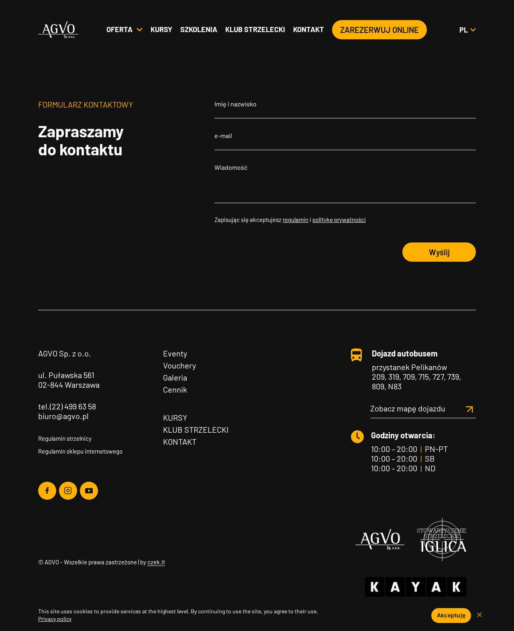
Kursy (161, 29)
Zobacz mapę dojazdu (407, 408)
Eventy (175, 353)
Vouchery (179, 365)
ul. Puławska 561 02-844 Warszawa (69, 379)
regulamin (295, 219)
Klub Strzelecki (195, 429)
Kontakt (308, 29)
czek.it (156, 562)
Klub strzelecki (255, 29)
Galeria (175, 377)
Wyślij (439, 252)
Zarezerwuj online (379, 30)
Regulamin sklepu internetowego (80, 451)
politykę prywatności (339, 219)
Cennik (175, 389)
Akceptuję (451, 615)
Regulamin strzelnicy (65, 438)
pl (467, 29)
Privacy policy (54, 618)
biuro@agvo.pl (63, 416)
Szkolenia (198, 29)
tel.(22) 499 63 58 (67, 406)
